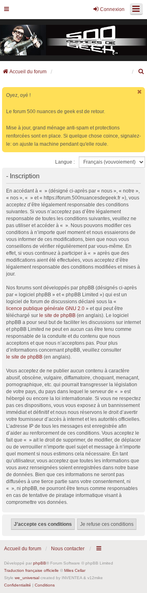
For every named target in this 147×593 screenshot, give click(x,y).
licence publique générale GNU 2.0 (45, 308)
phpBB (39, 563)
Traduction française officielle (31, 570)
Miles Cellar (74, 570)
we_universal (27, 577)
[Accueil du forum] (73, 40)
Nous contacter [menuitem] (68, 548)
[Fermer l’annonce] (139, 92)
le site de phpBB (57, 315)
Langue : (65, 162)
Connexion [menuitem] (112, 9)
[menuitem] (141, 71)
